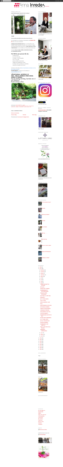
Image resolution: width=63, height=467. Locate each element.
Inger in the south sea (42, 414)
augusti (42, 276)
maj (41, 281)
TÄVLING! (43, 208)
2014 (41, 341)
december (42, 270)
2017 (41, 268)
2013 (41, 342)
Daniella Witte (40, 411)
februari (42, 334)
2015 (41, 339)
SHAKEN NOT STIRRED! (44, 288)
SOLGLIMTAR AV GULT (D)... (45, 311)
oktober (42, 273)
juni (41, 279)
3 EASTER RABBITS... (44, 313)
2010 (41, 347)
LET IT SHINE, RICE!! (44, 319)
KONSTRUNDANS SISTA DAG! (46, 305)
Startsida (24, 114)
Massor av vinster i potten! (46, 245)
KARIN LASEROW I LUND (45, 302)
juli (41, 278)
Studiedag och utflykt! (45, 257)
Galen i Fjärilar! (44, 226)
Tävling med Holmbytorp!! (46, 251)
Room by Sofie (41, 421)
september (43, 274)
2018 (41, 267)
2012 (41, 344)
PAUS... (41, 303)
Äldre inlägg (34, 114)
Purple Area (40, 420)
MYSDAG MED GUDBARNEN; (45, 317)
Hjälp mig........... (44, 233)
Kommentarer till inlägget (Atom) (23, 116)
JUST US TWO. (43, 300)
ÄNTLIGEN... (42, 287)
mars (42, 332)
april (41, 282)
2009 (41, 349)
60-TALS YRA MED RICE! (45, 320)
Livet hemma (40, 417)
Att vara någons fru (41, 410)
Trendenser (40, 424)
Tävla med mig (44, 239)
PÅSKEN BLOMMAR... (44, 322)
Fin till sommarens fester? (46, 202)
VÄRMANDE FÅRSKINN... (45, 310)
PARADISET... (42, 297)
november (42, 271)
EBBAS (39, 413)
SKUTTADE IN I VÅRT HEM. (45, 295)
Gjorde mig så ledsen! (45, 214)
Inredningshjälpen (41, 416)
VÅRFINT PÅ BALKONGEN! (45, 308)
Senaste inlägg (13, 114)
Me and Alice (40, 418)
